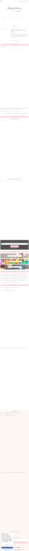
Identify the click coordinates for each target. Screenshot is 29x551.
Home (9, 278)
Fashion (22, 275)
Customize (7, 544)
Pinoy (3, 280)
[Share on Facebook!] (11, 40)
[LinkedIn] (10, 113)
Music (26, 278)
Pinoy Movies (7, 280)
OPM (1, 280)
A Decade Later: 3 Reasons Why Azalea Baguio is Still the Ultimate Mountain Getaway (15, 472)
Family (19, 275)
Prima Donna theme (13, 549)
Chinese (4, 275)
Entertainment (13, 275)
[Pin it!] (14, 40)
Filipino (25, 275)
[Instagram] (21, 1)
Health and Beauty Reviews (4, 278)
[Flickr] (9, 113)
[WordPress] (22, 113)
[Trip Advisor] (20, 113)
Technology (6, 413)
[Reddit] (12, 113)
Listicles (18, 278)
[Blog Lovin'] (8, 113)
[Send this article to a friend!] (17, 40)
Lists (20, 278)
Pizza (10, 280)
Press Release (19, 280)
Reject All (7, 546)
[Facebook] (18, 1)
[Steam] (18, 113)
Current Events (8, 275)
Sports (26, 280)
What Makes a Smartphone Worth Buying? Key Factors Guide (12, 287)
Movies (23, 278)
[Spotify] (17, 113)
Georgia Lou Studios (19, 549)
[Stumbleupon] (19, 113)
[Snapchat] (16, 113)
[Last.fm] (26, 113)
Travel (6, 473)
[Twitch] (22, 1)
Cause (1, 275)
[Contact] (25, 1)
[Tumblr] (21, 113)
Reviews (23, 280)
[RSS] (13, 113)
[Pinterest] (24, 1)
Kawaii (12, 278)
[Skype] (15, 113)
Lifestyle (15, 278)
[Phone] (26, 1)
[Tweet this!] (13, 40)
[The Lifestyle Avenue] (14, 8)
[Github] (23, 113)
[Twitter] (19, 1)
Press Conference (14, 280)
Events (16, 275)
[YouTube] (23, 1)
